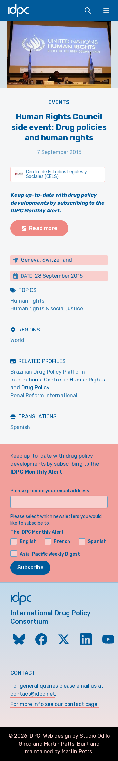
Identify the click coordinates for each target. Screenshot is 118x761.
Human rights (27, 301)
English (28, 541)
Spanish (20, 427)
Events (59, 102)
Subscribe (30, 567)
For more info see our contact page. (54, 704)
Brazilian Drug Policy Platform (47, 372)
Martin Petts (59, 744)
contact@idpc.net (32, 694)
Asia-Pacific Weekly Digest (50, 554)
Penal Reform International (43, 395)
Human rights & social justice (46, 309)
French (62, 541)
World (17, 340)
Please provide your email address (49, 491)
